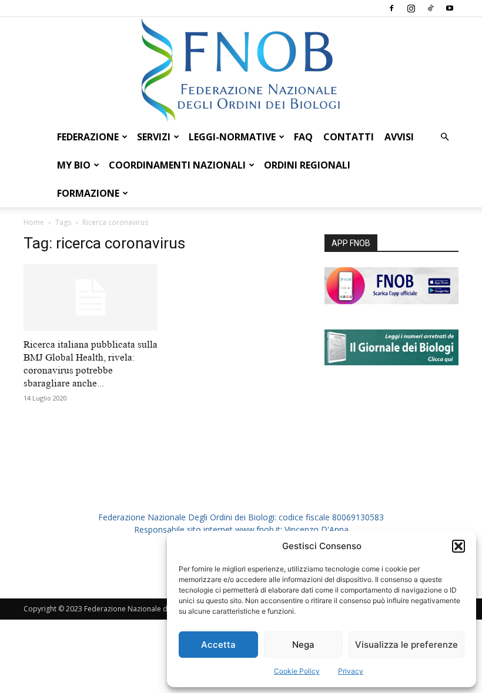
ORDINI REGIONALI (307, 165)
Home (34, 222)
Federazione (88, 136)
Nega (303, 644)
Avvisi (399, 136)
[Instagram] (411, 8)
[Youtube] (449, 8)
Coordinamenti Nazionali (177, 165)
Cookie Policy (297, 671)
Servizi (153, 136)
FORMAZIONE (88, 193)
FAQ (303, 136)
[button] (458, 546)
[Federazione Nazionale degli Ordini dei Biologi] (241, 70)
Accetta (218, 644)
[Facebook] (391, 8)
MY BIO (74, 165)
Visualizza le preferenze (406, 644)
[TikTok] (430, 8)
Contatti (348, 136)
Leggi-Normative (232, 136)
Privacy (350, 671)
